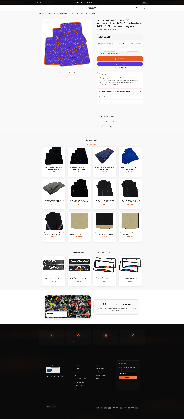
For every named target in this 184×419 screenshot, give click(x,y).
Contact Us (77, 389)
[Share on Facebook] (102, 126)
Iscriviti (127, 377)
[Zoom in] (69, 73)
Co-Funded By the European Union (54, 365)
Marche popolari (44, 8)
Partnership (77, 368)
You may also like (92, 140)
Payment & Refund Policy (81, 378)
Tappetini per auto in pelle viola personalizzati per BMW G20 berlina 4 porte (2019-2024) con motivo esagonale (67, 13)
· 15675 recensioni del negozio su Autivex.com (114, 121)
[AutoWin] (92, 8)
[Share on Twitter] (106, 126)
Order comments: (103, 49)
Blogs (97, 365)
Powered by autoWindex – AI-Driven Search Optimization (66, 411)
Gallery (76, 375)
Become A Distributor (101, 375)
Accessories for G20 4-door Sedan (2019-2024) (92, 253)
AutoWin (51, 411)
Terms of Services (79, 385)
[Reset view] (74, 73)
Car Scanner (99, 371)
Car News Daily (100, 368)
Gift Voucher (99, 378)
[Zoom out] (60, 73)
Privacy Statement (79, 382)
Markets (77, 371)
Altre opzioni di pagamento (120, 67)
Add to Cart (121, 59)
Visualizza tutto (92, 144)
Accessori (62, 8)
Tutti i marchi (54, 8)
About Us (77, 365)
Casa (36, 13)
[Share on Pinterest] (110, 126)
